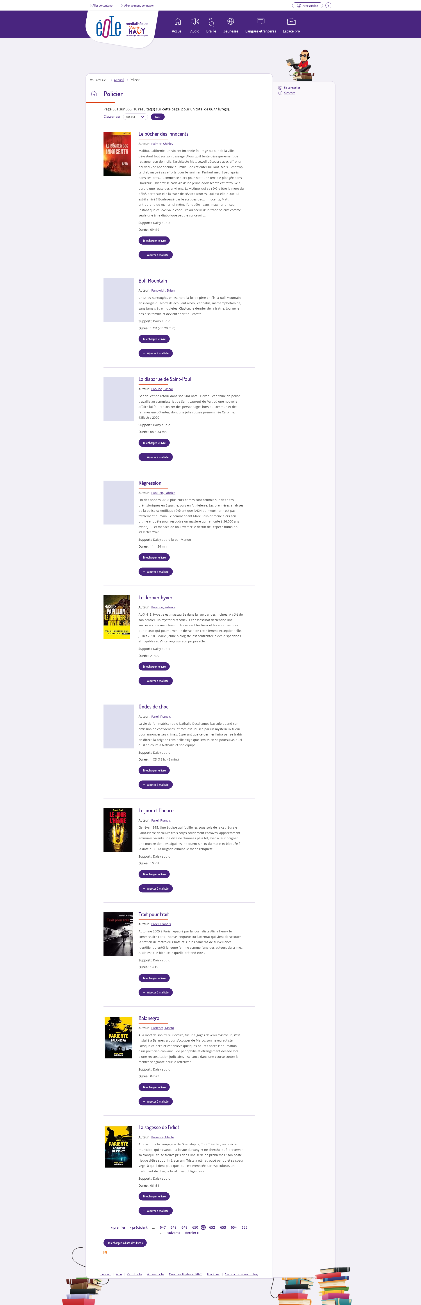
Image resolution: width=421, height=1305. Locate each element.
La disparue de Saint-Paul (165, 378)
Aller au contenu (102, 5)
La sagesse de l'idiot (159, 1127)
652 (212, 1227)
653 (223, 1227)
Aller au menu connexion (139, 5)
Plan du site (134, 1274)
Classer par (112, 116)
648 (174, 1227)
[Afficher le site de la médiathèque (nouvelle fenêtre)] (137, 35)
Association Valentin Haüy (241, 1274)
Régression (150, 482)
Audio (194, 31)
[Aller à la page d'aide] (328, 5)
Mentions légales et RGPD (185, 1274)
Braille (211, 31)
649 (184, 1227)
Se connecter (292, 87)
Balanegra (149, 1018)
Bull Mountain (153, 280)
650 (195, 1227)
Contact (105, 1274)
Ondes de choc (153, 706)
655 (245, 1227)
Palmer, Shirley (162, 144)
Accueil (119, 80)
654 (234, 1227)
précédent (138, 1227)
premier (118, 1227)
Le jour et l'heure (156, 810)
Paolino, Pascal (162, 389)
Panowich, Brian (163, 290)
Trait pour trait (154, 914)
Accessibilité (155, 1274)
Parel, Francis (161, 716)
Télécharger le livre (154, 240)
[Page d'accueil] (108, 36)
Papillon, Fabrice (163, 493)
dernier (192, 1232)
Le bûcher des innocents (164, 133)
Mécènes (213, 1274)
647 (163, 1227)
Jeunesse (230, 31)
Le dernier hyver (156, 597)
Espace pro (291, 31)
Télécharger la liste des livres (125, 1243)
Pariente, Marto (162, 1028)
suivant (174, 1232)
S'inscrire (289, 93)
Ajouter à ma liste (158, 255)
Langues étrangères (260, 31)
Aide (119, 1274)
